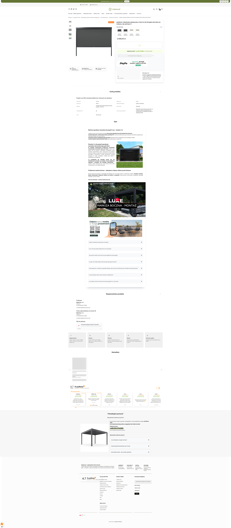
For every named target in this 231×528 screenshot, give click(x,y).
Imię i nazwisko (137, 485)
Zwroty (101, 494)
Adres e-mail (137, 487)
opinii (84, 388)
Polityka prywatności (120, 486)
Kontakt (101, 495)
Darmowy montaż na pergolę (105, 481)
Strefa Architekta (119, 481)
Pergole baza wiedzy (104, 484)
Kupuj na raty (102, 488)
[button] (153, 56)
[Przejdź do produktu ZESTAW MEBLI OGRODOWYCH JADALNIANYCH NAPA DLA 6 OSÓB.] (79, 365)
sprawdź (127, 1)
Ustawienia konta (103, 507)
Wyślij (137, 493)
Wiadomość (137, 490)
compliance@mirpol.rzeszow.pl (83, 307)
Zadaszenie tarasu (104, 17)
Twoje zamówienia (103, 506)
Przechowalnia (103, 509)
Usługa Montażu (103, 483)
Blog (101, 499)
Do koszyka (79, 380)
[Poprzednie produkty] (69, 369)
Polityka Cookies (119, 488)
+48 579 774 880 (84, 4)
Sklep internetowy (115, 521)
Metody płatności (103, 490)
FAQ (100, 497)
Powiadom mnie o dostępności (135, 55)
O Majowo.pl (118, 479)
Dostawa (101, 492)
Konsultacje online (103, 479)
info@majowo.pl (94, 4)
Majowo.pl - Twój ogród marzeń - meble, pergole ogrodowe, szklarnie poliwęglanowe (83, 17)
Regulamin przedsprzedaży (121, 484)
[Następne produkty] (161, 369)
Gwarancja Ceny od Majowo (105, 486)
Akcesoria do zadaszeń (113, 17)
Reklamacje (118, 490)
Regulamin (118, 483)
